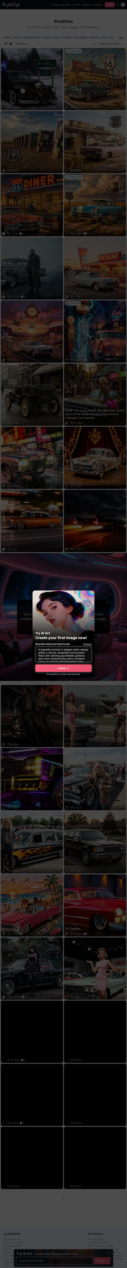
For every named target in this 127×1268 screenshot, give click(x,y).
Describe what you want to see (52, 643)
